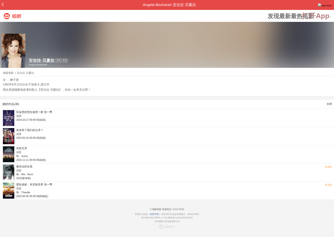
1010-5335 (178, 209)
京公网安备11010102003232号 (178, 217)
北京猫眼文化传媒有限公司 (167, 221)
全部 (329, 103)
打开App (315, 16)
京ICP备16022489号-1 (151, 217)
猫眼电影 (8, 72)
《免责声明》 (154, 214)
